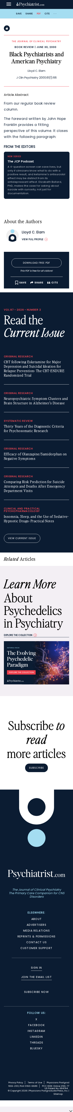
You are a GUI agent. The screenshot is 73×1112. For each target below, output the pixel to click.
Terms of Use (35, 1082)
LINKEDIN (36, 1037)
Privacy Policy (15, 1082)
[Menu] (8, 4)
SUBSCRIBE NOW (36, 992)
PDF (39, 13)
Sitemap (58, 1094)
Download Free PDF (36, 262)
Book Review (24, 47)
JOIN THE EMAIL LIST (36, 977)
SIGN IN (36, 968)
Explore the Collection (18, 635)
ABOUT (36, 919)
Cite (47, 13)
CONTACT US (36, 942)
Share (29, 13)
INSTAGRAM (36, 1031)
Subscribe (36, 767)
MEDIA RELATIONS (36, 931)
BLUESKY (36, 1048)
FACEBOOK (36, 1025)
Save (19, 13)
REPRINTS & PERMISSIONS (37, 936)
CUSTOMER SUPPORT (36, 948)
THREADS (36, 1042)
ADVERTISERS (36, 925)
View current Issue (22, 538)
